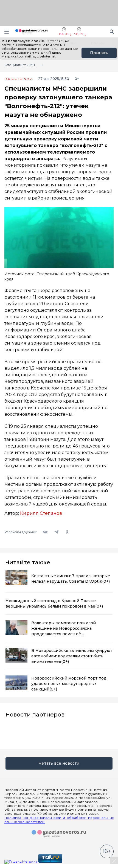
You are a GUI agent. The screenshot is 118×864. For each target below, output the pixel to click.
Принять (99, 52)
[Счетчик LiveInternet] (75, 861)
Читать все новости (59, 763)
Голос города (18, 79)
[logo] (59, 834)
